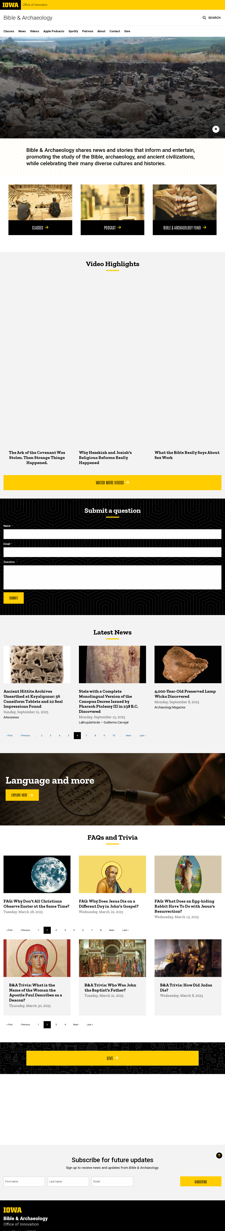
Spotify (73, 31)
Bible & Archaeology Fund (182, 227)
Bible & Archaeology (28, 17)
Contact (115, 31)
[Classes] (40, 202)
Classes (9, 31)
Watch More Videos (110, 482)
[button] (211, 18)
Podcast (110, 227)
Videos (34, 31)
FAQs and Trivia (112, 837)
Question (9, 562)
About (101, 31)
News (22, 31)
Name (7, 525)
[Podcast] (112, 202)
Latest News (112, 632)
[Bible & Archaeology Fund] (185, 202)
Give (127, 31)
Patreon (87, 31)
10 (115, 735)
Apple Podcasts (53, 31)
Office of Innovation (35, 4)
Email (7, 544)
